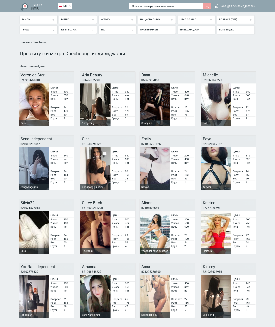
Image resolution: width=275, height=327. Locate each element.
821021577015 (30, 208)
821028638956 (212, 272)
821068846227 (212, 80)
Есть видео (226, 29)
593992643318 (30, 80)
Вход (237, 6)
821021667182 (212, 144)
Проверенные (149, 29)
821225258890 (151, 272)
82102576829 (29, 272)
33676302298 (91, 80)
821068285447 (30, 144)
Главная (25, 42)
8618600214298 (92, 208)
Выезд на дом (189, 29)
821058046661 (151, 208)
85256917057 (150, 80)
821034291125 (91, 144)
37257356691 (211, 208)
